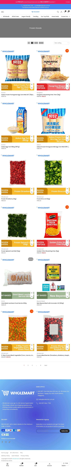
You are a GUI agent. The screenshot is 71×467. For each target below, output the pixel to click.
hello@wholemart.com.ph (43, 5)
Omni (3, 301)
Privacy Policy (25, 456)
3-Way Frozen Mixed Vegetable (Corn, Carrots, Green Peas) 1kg (21, 355)
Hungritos (40, 93)
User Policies (15, 456)
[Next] (69, 16)
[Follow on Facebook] (2, 441)
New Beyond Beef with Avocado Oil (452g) (50, 303)
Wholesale (6, 16)
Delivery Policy (5, 456)
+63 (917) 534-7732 (28, 5)
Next (46, 365)
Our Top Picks (45, 16)
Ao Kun (3, 93)
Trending (35, 16)
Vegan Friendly (25, 16)
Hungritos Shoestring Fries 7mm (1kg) (48, 95)
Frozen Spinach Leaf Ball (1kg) (10, 251)
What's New (15, 16)
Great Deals (55, 16)
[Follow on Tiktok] (9, 441)
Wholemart (4, 197)
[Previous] (1, 16)
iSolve (10, 461)
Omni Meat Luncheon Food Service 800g (13, 303)
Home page (4, 453)
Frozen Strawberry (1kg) (8, 199)
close (3, 2)
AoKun (39, 145)
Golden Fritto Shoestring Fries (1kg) (48, 251)
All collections (14, 453)
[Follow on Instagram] (6, 441)
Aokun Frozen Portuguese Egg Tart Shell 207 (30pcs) (18, 95)
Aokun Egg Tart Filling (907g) (10, 147)
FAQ (21, 453)
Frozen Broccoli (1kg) (43, 199)
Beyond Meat (41, 301)
